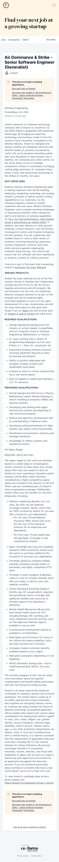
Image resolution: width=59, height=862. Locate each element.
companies (14, 39)
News (25, 310)
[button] (53, 5)
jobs (3, 39)
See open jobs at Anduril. (24, 88)
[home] (6, 5)
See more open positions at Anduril (29, 827)
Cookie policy (36, 856)
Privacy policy (23, 856)
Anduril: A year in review (21, 313)
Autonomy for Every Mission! (30, 267)
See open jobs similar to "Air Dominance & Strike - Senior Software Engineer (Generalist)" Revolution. (31, 95)
